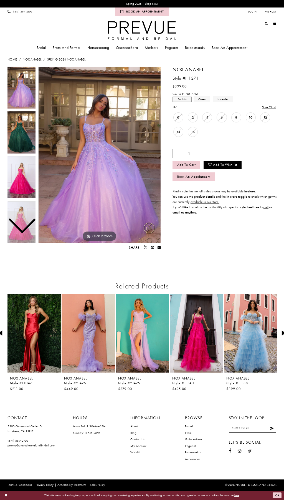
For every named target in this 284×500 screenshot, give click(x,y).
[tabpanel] (100, 155)
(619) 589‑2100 (17, 441)
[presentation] (34, 333)
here (236, 495)
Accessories (192, 459)
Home (12, 59)
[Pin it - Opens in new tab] (152, 248)
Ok (277, 495)
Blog (133, 433)
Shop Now (151, 4)
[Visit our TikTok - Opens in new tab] (250, 451)
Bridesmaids (193, 452)
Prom (188, 433)
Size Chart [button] (269, 107)
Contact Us (137, 439)
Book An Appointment (194, 176)
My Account (138, 446)
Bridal (189, 426)
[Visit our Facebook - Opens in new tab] (230, 451)
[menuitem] (20, 11)
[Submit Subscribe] (272, 428)
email (176, 212)
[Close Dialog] (6, 495)
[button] (252, 11)
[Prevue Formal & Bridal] (142, 30)
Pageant (190, 446)
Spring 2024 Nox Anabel (66, 59)
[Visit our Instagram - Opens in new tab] (240, 451)
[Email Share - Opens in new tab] (159, 247)
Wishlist (135, 452)
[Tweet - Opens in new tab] (146, 248)
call (265, 207)
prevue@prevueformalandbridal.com (31, 445)
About (134, 426)
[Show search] (266, 23)
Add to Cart (186, 164)
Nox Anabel (32, 59)
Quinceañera (193, 439)
